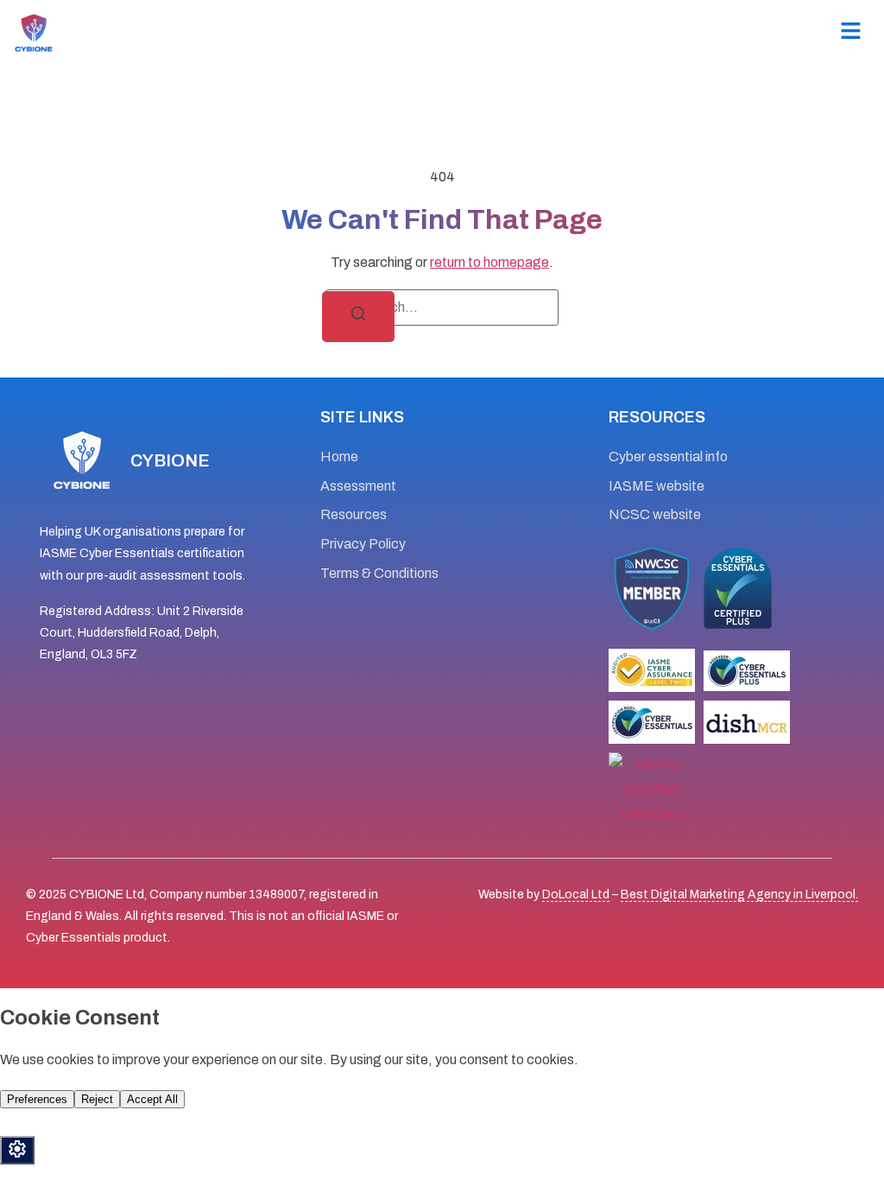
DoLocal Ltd (575, 894)
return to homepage (489, 262)
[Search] (358, 316)
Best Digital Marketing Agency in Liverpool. (739, 894)
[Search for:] (442, 307)
